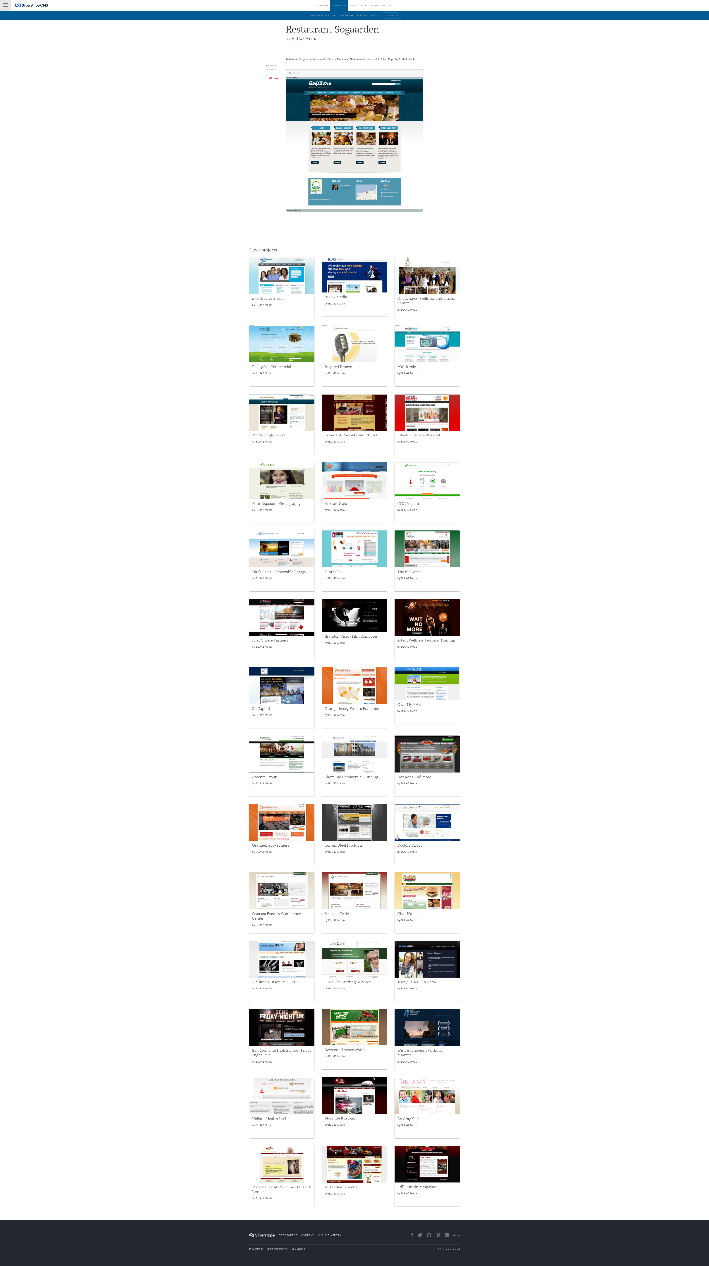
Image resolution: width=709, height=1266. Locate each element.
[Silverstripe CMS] (31, 6)
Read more (281, 287)
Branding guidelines (277, 1248)
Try (390, 5)
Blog (364, 5)
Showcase (346, 15)
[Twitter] (418, 1235)
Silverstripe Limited (450, 1249)
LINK (275, 78)
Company (307, 1235)
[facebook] (410, 1235)
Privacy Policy (256, 1248)
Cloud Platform (330, 1235)
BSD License (298, 1248)
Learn (353, 5)
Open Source (288, 1235)
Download (378, 5)
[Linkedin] (445, 1235)
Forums (362, 15)
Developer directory (323, 15)
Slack (374, 15)
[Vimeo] (436, 1235)
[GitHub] (427, 1235)
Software (322, 5)
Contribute (391, 15)
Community (339, 5)
